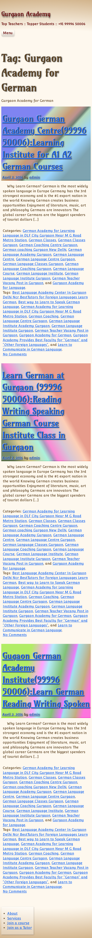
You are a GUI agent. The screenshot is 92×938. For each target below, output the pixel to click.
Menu (8, 33)
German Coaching (44, 316)
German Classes (42, 240)
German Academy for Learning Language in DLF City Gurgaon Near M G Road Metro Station (42, 235)
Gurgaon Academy (25, 14)
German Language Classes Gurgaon (33, 264)
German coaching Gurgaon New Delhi (34, 250)
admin (34, 177)
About (12, 913)
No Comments (15, 354)
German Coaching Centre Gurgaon (48, 245)
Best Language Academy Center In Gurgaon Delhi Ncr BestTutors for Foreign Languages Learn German (45, 297)
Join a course (18, 923)
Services (14, 918)
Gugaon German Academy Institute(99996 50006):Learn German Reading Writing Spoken (46, 679)
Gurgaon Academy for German (45, 335)
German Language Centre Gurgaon (45, 259)
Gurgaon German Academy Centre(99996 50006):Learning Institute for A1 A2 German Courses (44, 142)
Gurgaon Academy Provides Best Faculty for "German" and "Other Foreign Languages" (45, 340)
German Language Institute (39, 273)
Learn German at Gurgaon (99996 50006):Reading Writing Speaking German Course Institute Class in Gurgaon (33, 411)
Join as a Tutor (19, 928)
